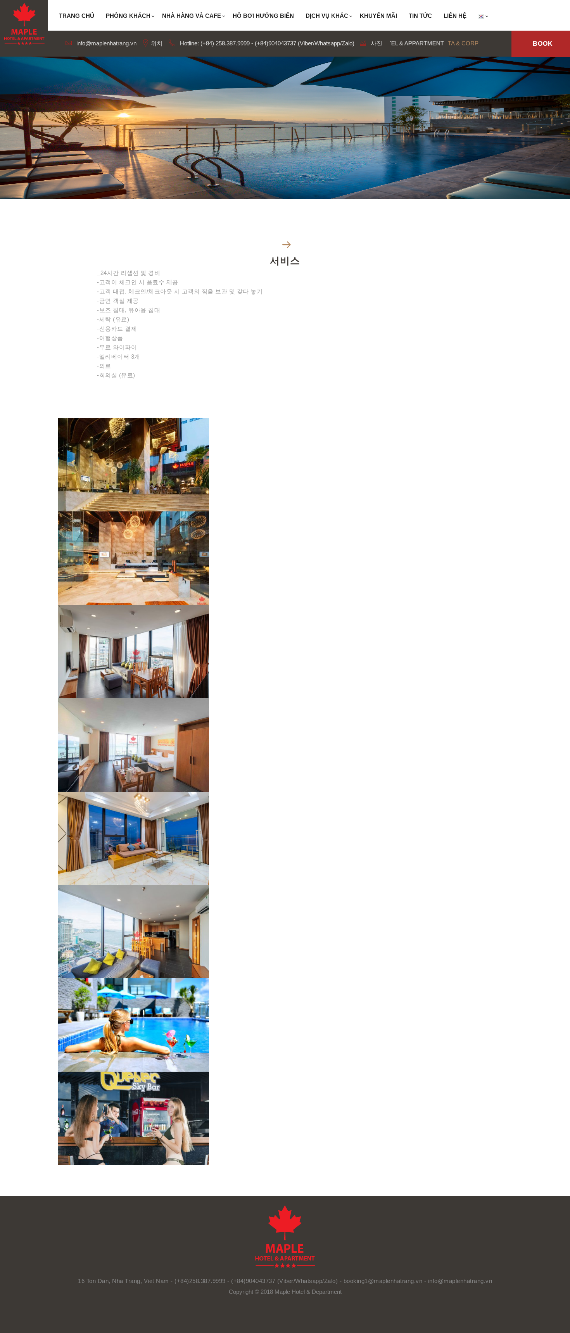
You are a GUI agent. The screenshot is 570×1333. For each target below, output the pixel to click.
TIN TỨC (420, 15)
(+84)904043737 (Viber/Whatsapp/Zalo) (284, 1281)
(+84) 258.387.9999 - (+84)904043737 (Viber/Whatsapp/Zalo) (277, 43)
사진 (375, 43)
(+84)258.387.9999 (200, 1281)
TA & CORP (463, 43)
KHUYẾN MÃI (378, 15)
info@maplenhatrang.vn (105, 43)
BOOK (543, 43)
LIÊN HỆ (455, 15)
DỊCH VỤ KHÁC (327, 15)
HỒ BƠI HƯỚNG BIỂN (263, 15)
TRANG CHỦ (76, 15)
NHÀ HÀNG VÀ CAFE (191, 15)
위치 (155, 43)
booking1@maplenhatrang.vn (384, 1281)
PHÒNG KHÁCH (128, 15)
